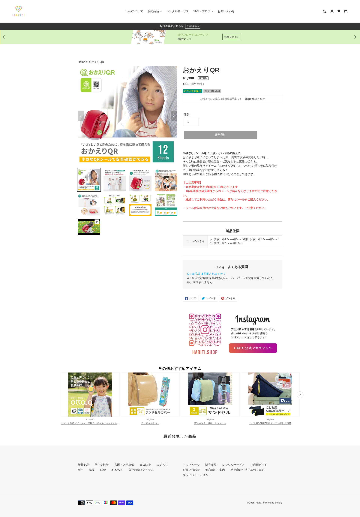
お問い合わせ (191, 469)
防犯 (103, 469)
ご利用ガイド (258, 464)
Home (82, 61)
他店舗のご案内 (215, 469)
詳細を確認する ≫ (253, 98)
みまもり (162, 464)
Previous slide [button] (5, 37)
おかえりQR (96, 61)
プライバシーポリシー (197, 475)
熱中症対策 (102, 464)
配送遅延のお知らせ (179, 26)
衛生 (80, 469)
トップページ (191, 464)
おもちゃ (117, 469)
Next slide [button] (355, 37)
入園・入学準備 (124, 464)
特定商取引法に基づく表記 (247, 469)
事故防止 (145, 464)
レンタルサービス (233, 464)
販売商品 (211, 464)
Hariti (258, 502)
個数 (186, 114)
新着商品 (83, 464)
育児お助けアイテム (141, 469)
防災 (92, 469)
